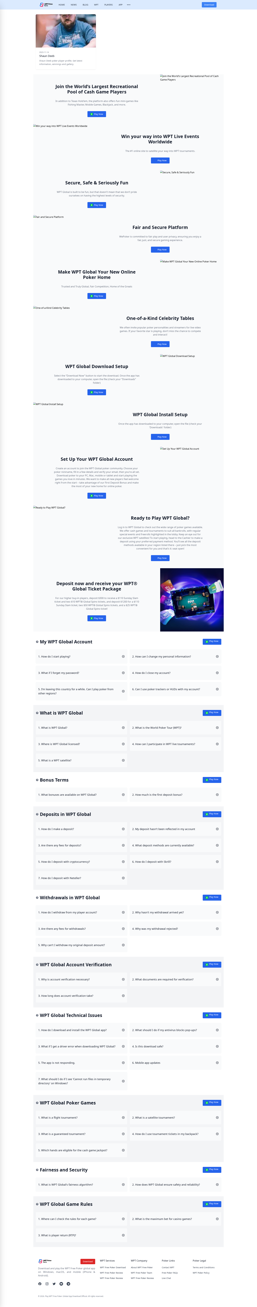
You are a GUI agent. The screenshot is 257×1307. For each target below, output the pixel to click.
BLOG (85, 4)
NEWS (74, 4)
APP (120, 4)
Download (209, 4)
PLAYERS (108, 4)
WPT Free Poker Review (111, 1272)
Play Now (96, 115)
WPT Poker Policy (201, 1272)
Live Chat (166, 1278)
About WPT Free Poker (142, 1267)
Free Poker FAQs (170, 1272)
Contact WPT (168, 1267)
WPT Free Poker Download (113, 1267)
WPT (96, 4)
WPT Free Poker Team (141, 1272)
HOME (62, 4)
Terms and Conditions (204, 1267)
